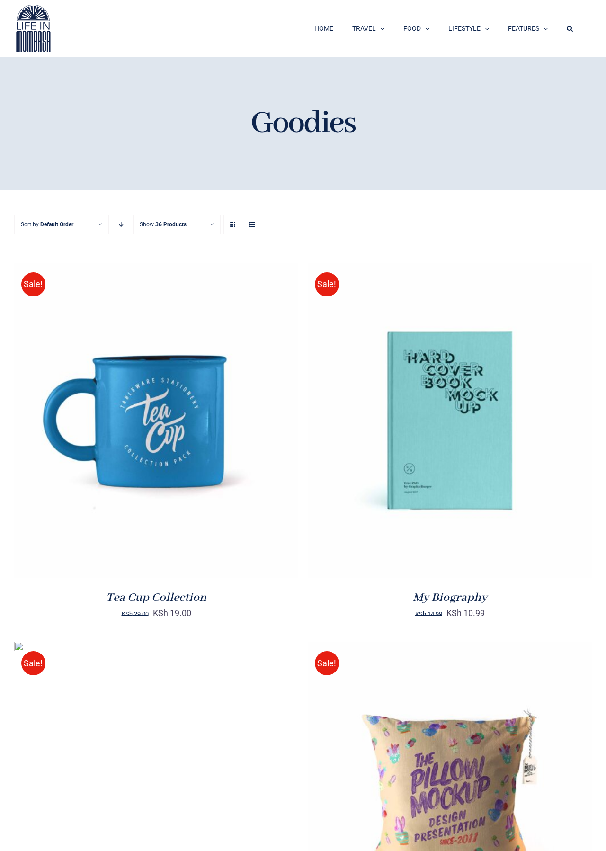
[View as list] (251, 224)
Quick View (189, 427)
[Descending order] (121, 224)
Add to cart (126, 427)
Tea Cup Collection (156, 597)
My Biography (450, 597)
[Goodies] (156, 420)
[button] (570, 28)
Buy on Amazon (419, 422)
